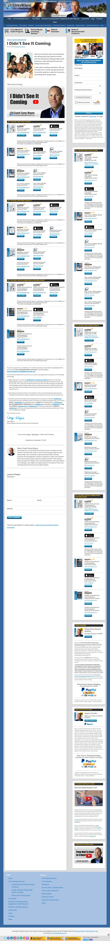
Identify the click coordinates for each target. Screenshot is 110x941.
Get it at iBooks (37, 155)
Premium (99, 19)
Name (9, 500)
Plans (55, 22)
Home (10, 19)
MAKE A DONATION (90, 720)
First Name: (79, 68)
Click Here (92, 116)
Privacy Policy (79, 931)
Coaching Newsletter (12, 25)
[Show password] (100, 86)
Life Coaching (23, 25)
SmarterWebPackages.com (59, 933)
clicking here (78, 820)
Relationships (70, 25)
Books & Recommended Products (78, 31)
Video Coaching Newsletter (16, 40)
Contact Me (85, 19)
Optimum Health (80, 25)
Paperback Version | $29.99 (91, 293)
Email (39, 500)
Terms (87, 931)
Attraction (31, 25)
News (102, 25)
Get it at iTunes (54, 132)
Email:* (77, 75)
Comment (11, 477)
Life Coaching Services (21, 19)
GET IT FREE (21, 135)
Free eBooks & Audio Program (16, 31)
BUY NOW (37, 135)
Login (93, 19)
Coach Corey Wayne (20, 46)
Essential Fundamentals (92, 25)
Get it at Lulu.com (55, 155)
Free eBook (36, 19)
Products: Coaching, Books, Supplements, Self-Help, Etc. (61, 19)
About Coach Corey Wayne (21, 895)
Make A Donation (55, 31)
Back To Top (94, 931)
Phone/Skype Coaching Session (36, 31)
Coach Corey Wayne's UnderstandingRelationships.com (18, 5)
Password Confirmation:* (83, 90)
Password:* (79, 83)
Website (10, 509)
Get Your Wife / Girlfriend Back (43, 25)
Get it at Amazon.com (23, 132)
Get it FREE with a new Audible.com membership (91, 163)
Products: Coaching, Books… (18, 907)
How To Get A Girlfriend (59, 25)
